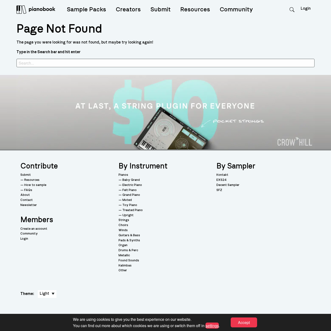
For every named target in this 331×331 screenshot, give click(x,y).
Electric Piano (132, 185)
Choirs (123, 225)
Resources (195, 10)
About (25, 195)
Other (122, 270)
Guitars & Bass (129, 235)
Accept (244, 322)
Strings (123, 220)
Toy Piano (129, 205)
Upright (128, 215)
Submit (160, 10)
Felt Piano (129, 190)
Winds (123, 230)
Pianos (123, 175)
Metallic (124, 255)
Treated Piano (132, 210)
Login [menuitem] (306, 8)
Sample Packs (86, 10)
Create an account (33, 228)
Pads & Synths (129, 240)
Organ (122, 245)
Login (24, 238)
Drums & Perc (128, 250)
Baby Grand (131, 180)
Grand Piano (131, 195)
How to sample (35, 185)
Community (236, 10)
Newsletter (28, 205)
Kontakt (222, 175)
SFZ (219, 190)
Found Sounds (128, 260)
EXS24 (221, 180)
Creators (128, 10)
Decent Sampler (227, 185)
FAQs (28, 190)
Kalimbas (125, 265)
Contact (26, 200)
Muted (127, 200)
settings (212, 325)
